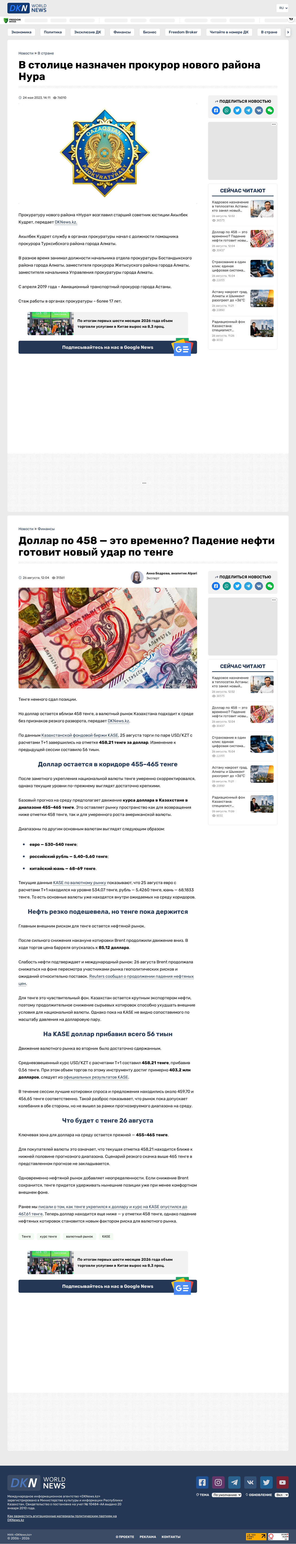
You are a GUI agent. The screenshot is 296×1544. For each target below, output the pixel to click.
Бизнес (149, 32)
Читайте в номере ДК (229, 32)
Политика (53, 32)
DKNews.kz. (66, 222)
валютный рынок (79, 1244)
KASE (106, 1244)
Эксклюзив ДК (87, 32)
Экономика (21, 32)
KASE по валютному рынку (79, 890)
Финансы (122, 32)
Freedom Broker (183, 32)
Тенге (26, 1244)
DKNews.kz (118, 728)
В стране (269, 32)
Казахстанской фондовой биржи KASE (79, 742)
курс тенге (48, 1244)
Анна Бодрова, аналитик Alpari (171, 581)
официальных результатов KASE (96, 1084)
